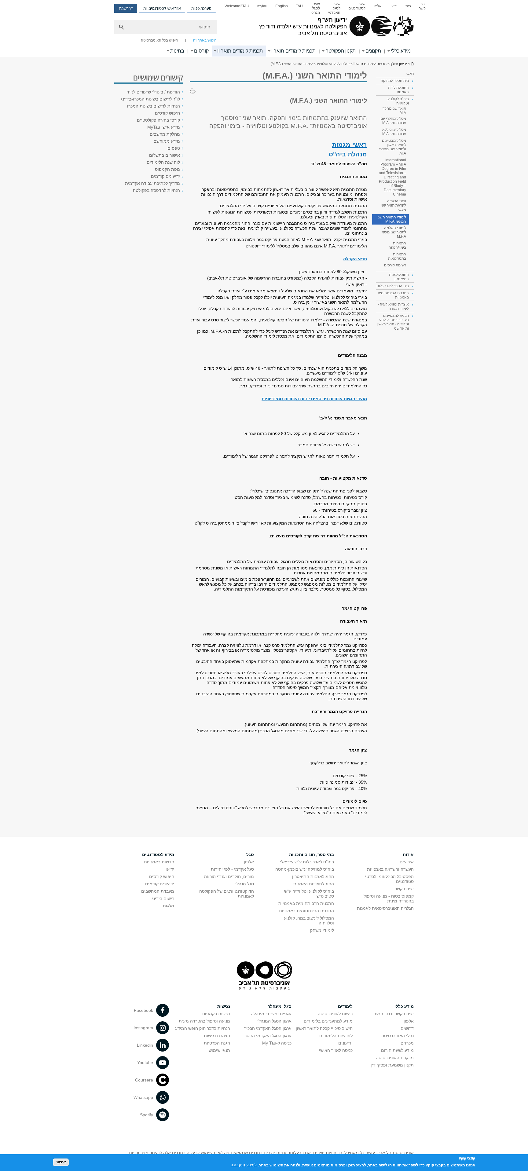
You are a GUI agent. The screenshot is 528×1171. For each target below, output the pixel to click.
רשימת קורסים (395, 265)
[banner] (264, 28)
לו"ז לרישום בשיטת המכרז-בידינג (150, 99)
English (281, 6)
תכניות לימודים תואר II (240, 50)
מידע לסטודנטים (158, 854)
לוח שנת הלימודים (163, 162)
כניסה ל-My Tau (277, 1043)
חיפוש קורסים (167, 113)
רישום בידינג (163, 898)
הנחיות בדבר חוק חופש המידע (202, 1028)
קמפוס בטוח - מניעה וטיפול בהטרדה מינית (389, 898)
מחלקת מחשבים (165, 134)
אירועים (407, 861)
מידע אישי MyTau (163, 127)
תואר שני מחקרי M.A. (394, 110)
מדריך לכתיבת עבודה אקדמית (152, 183)
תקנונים (373, 50)
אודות (408, 854)
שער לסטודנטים (356, 6)
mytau (262, 6)
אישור (61, 1162)
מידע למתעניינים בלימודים (328, 1021)
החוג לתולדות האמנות (313, 883)
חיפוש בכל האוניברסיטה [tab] (159, 40)
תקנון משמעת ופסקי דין (392, 1065)
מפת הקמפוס (167, 169)
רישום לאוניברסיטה (335, 1013)
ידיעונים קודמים (165, 176)
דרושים (407, 1028)
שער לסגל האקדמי (334, 8)
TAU (299, 6)
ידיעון (394, 6)
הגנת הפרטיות (217, 1043)
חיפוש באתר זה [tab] (205, 40)
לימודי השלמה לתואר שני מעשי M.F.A (393, 232)
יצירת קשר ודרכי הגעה (393, 1013)
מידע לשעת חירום (397, 1050)
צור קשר (422, 6)
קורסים (201, 50)
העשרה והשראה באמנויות (390, 869)
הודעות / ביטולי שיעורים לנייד (153, 92)
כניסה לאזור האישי (336, 1050)
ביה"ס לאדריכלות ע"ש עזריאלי (307, 861)
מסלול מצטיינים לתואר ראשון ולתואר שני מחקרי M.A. (392, 147)
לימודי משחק (322, 930)
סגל (250, 854)
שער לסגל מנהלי (315, 8)
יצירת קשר (404, 888)
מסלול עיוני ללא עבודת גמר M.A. (393, 131)
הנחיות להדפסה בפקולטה (156, 190)
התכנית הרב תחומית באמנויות (306, 903)
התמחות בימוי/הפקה (397, 245)
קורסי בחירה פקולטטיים (158, 120)
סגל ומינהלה (279, 1006)
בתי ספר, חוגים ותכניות (311, 854)
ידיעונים (345, 1043)
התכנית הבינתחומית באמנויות (306, 910)
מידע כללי (401, 50)
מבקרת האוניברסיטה (395, 1057)
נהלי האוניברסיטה (397, 1035)
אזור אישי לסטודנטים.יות (162, 8)
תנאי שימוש (219, 1050)
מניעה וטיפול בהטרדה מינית (204, 1021)
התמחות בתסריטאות (397, 256)
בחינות (177, 50)
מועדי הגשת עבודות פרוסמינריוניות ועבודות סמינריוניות (314, 398)
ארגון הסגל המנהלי (274, 1021)
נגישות (223, 1006)
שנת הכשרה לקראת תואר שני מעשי (393, 205)
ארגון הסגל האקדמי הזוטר (268, 1035)
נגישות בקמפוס (216, 1013)
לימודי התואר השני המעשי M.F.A (391, 219)
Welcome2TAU (237, 6)
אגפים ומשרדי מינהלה (271, 1013)
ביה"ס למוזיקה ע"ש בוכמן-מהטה (304, 869)
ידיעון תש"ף (412, 63)
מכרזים (407, 1043)
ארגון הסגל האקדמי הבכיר (268, 1028)
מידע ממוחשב (167, 141)
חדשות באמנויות (159, 861)
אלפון (377, 6)
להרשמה (126, 8)
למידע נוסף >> (244, 1164)
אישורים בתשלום (164, 155)
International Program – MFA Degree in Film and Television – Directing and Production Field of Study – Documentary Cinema (392, 177)
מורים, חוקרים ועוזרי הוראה (229, 876)
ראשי (410, 73)
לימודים (345, 1006)
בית (408, 6)
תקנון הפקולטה (340, 50)
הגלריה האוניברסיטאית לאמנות (385, 908)
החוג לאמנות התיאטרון (313, 876)
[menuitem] (422, 8)
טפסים (173, 148)
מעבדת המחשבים (157, 891)
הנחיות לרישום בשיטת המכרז (153, 106)
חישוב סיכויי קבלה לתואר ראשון (324, 1028)
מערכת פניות (201, 8)
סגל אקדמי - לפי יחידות (232, 869)
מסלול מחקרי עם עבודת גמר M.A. (393, 120)
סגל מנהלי (244, 883)
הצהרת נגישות (217, 1035)
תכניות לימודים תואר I (293, 50)
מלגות (168, 905)
